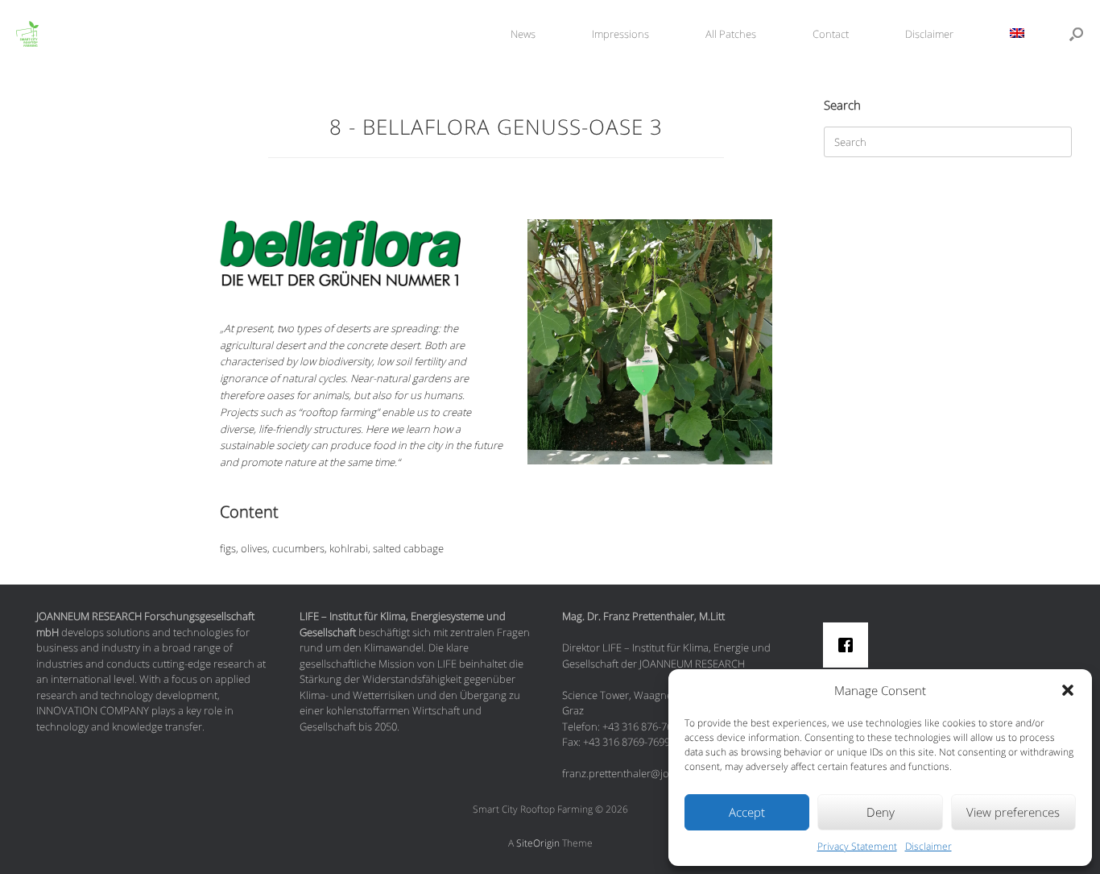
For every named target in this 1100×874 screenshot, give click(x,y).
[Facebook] (849, 645)
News (523, 34)
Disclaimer (928, 846)
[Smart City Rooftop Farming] (19, 34)
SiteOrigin (538, 843)
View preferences (1013, 812)
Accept (747, 812)
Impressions (620, 34)
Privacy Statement (857, 846)
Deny (880, 812)
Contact (831, 34)
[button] (1068, 690)
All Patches (730, 34)
